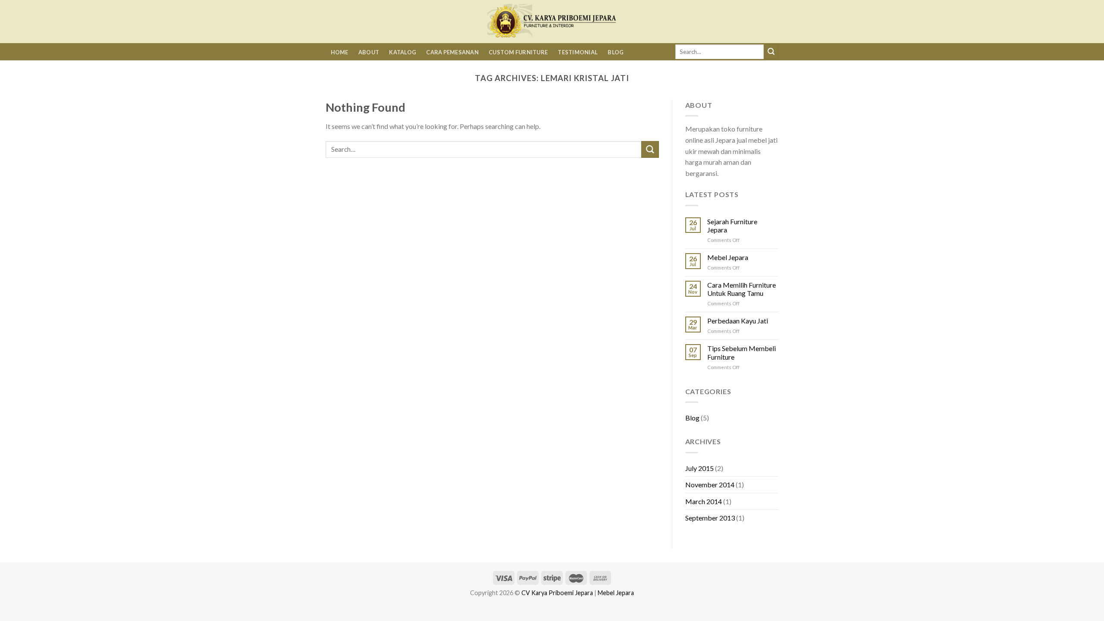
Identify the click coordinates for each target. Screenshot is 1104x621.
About (368, 52)
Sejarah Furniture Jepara (732, 225)
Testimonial (578, 52)
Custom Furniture (518, 52)
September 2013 (710, 518)
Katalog (402, 52)
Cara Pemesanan (452, 52)
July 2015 (699, 468)
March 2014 (703, 501)
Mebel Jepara (727, 257)
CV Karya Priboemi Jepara (557, 592)
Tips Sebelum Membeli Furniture (741, 352)
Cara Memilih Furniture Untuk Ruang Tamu (741, 289)
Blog (616, 52)
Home (339, 52)
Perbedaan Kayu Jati (737, 321)
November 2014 (709, 484)
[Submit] (771, 51)
